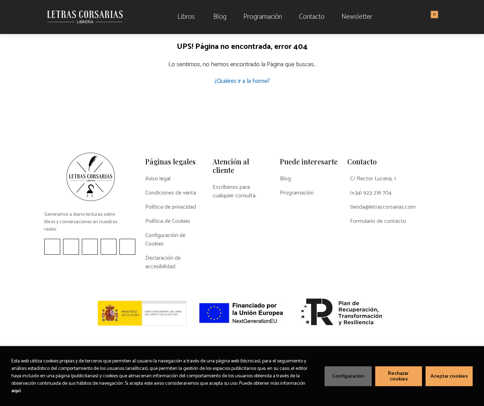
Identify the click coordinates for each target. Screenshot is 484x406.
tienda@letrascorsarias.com (383, 207)
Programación (297, 193)
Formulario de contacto (378, 221)
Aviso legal (157, 179)
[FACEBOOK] (52, 247)
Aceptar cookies (449, 376)
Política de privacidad (170, 207)
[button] (432, 17)
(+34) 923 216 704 (371, 193)
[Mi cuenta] (438, 17)
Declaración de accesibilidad (163, 262)
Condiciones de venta (170, 193)
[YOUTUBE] (109, 247)
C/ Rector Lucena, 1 (373, 179)
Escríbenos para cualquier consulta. (235, 191)
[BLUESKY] (127, 247)
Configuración (348, 376)
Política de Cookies (167, 221)
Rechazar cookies (399, 376)
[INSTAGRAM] (71, 247)
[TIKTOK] (90, 247)
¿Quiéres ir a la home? (242, 81)
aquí (16, 391)
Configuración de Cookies (165, 239)
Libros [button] (186, 17)
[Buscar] (425, 17)
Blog (285, 179)
